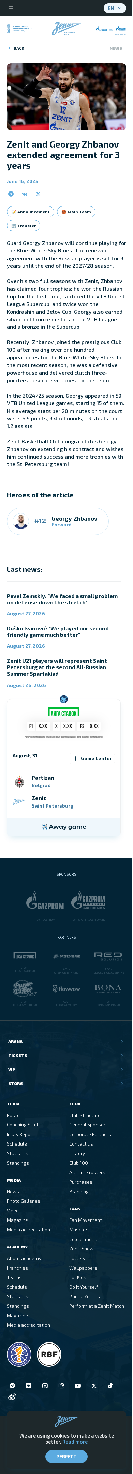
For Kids (77, 1277)
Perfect (66, 1456)
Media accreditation (28, 1229)
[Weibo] (12, 1396)
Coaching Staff (23, 1124)
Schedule (17, 1144)
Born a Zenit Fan (86, 1296)
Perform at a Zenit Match (96, 1306)
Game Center (96, 758)
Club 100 (78, 1163)
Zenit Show (81, 1249)
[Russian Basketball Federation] (49, 1354)
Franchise (17, 1268)
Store (15, 1083)
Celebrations (83, 1239)
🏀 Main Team (76, 211)
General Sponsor (87, 1124)
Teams (14, 1277)
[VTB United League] (19, 1354)
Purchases (80, 1182)
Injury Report (20, 1134)
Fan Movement (85, 1220)
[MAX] (45, 1385)
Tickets (17, 1055)
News (115, 48)
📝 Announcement (30, 211)
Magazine (17, 1220)
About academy (24, 1258)
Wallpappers (83, 1268)
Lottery (77, 1258)
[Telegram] (12, 1385)
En (111, 8)
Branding (79, 1191)
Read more (75, 1442)
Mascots (79, 1229)
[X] (94, 1385)
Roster (14, 1115)
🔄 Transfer (23, 225)
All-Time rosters (87, 1172)
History (77, 1153)
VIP (11, 1069)
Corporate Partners (90, 1134)
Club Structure (85, 1115)
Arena (15, 1041)
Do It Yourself (83, 1287)
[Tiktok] (110, 1385)
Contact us (81, 1144)
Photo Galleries (23, 1201)
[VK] (28, 1385)
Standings (18, 1163)
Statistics (17, 1153)
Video (13, 1210)
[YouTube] (77, 1385)
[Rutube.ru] (61, 1385)
